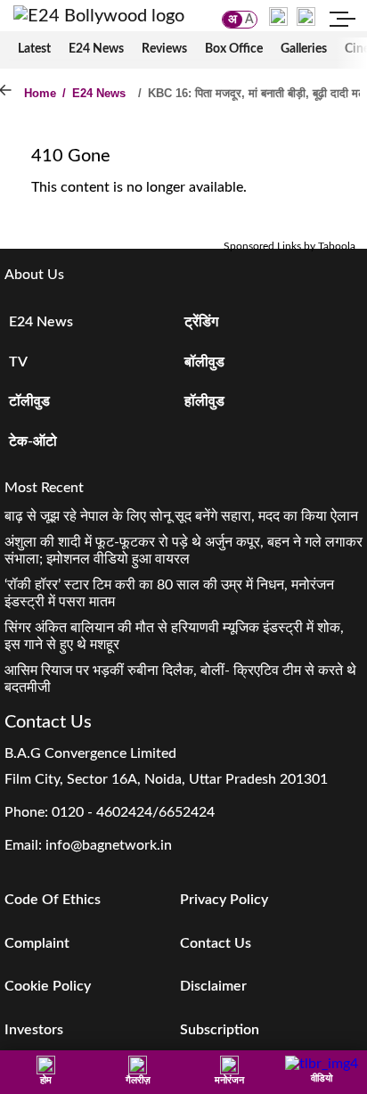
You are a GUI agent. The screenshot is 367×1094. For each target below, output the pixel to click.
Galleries (304, 49)
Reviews (164, 49)
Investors (33, 1030)
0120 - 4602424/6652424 (133, 812)
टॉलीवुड (29, 401)
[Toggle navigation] (343, 21)
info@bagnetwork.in (108, 845)
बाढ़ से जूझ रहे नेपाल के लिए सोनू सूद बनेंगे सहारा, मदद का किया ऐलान (181, 516)
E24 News (96, 49)
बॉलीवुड (204, 362)
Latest (34, 49)
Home (40, 93)
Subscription (219, 1030)
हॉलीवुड (204, 401)
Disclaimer (213, 986)
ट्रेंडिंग (201, 322)
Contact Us (215, 943)
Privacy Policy (224, 899)
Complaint (36, 943)
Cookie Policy (47, 986)
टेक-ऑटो (33, 441)
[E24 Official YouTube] (306, 16)
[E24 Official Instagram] (278, 16)
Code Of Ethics (52, 899)
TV (18, 362)
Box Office (234, 49)
